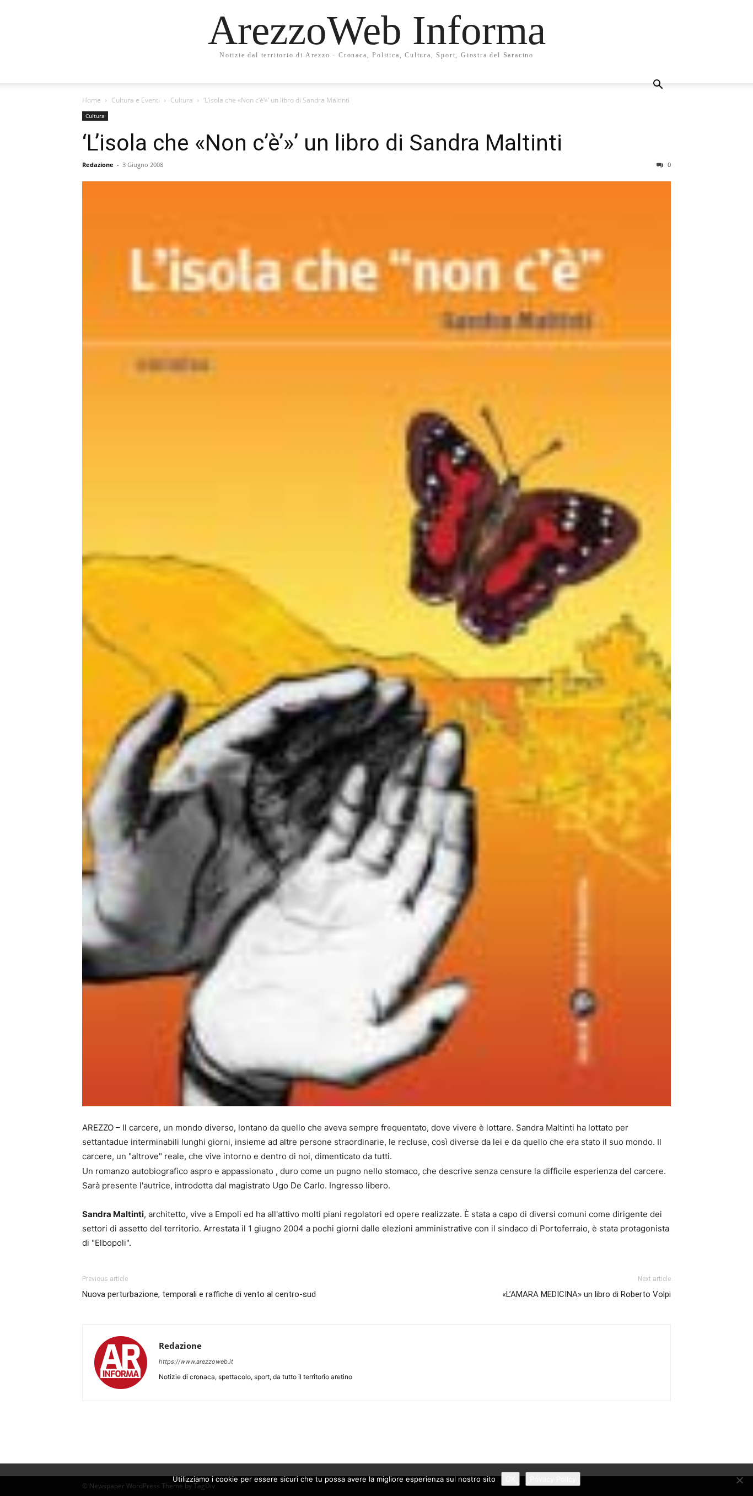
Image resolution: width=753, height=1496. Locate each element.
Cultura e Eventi (135, 100)
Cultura (181, 100)
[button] (657, 85)
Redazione (98, 164)
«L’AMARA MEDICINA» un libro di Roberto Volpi (586, 1294)
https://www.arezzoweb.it (196, 1361)
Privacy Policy (553, 1479)
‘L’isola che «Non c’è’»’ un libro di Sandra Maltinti (322, 143)
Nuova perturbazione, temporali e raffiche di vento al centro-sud (199, 1294)
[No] (739, 1480)
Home (91, 100)
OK (510, 1479)
